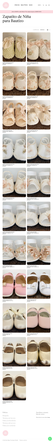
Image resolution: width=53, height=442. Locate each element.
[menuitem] (30, 5)
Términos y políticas (23, 440)
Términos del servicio (9, 423)
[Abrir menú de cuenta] (46, 5)
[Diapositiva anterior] (4, 47)
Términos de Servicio (9, 418)
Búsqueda (5, 415)
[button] (42, 29)
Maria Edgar (7, 440)
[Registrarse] (49, 417)
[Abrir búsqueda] (43, 5)
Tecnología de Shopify (14, 440)
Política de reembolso (9, 425)
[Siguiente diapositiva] (24, 47)
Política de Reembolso (9, 420)
